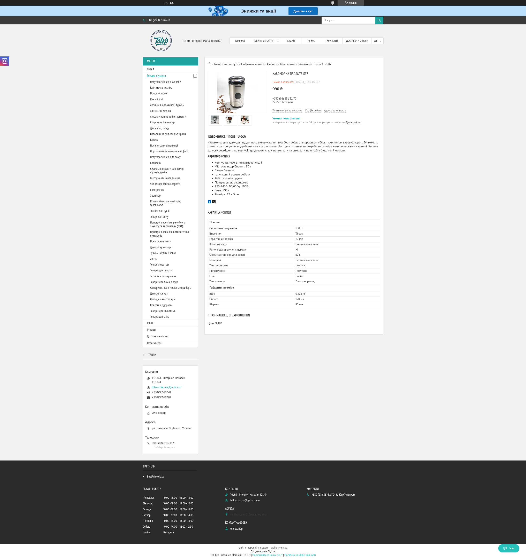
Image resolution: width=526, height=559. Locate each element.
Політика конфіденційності (300, 555)
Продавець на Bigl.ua (263, 551)
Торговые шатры (159, 264)
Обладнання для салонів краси (168, 134)
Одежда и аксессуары (162, 299)
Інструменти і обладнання (165, 178)
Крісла (154, 140)
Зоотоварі (155, 195)
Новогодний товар (160, 241)
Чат (511, 548)
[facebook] (209, 202)
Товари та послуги (225, 64)
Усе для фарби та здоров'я (165, 184)
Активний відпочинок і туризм (167, 105)
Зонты (153, 259)
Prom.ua (282, 547)
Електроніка (157, 190)
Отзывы (151, 329)
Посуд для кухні (159, 93)
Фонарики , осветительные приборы (170, 288)
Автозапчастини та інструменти (168, 116)
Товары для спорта (161, 270)
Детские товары (159, 293)
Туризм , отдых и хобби (163, 253)
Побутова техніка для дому (165, 157)
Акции (291, 40)
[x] (214, 202)
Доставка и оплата (357, 40)
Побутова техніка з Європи (259, 64)
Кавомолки (287, 64)
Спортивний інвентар (162, 122)
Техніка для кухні (160, 211)
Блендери (155, 163)
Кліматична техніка (161, 87)
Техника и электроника (163, 276)
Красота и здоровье (161, 305)
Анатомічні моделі (160, 111)
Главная (240, 40)
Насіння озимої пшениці (164, 145)
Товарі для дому (159, 217)
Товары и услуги (263, 40)
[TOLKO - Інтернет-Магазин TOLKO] (161, 41)
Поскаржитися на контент (267, 555)
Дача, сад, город (159, 128)
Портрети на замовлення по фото (169, 151)
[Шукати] (379, 20)
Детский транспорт (161, 247)
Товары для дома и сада (164, 282)
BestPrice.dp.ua (156, 476)
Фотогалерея (154, 343)
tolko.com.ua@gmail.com (167, 387)
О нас (311, 40)
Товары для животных (162, 311)
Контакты (332, 40)
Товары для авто (159, 316)
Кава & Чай (156, 99)
